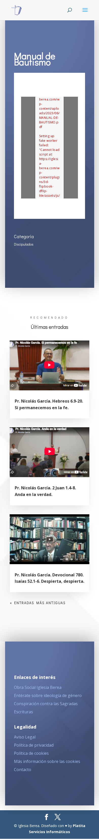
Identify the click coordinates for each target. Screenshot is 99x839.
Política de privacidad (34, 745)
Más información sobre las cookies (47, 761)
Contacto (22, 769)
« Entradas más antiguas (38, 602)
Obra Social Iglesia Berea (37, 687)
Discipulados (24, 244)
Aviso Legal (25, 737)
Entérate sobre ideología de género (48, 695)
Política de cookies (31, 753)
